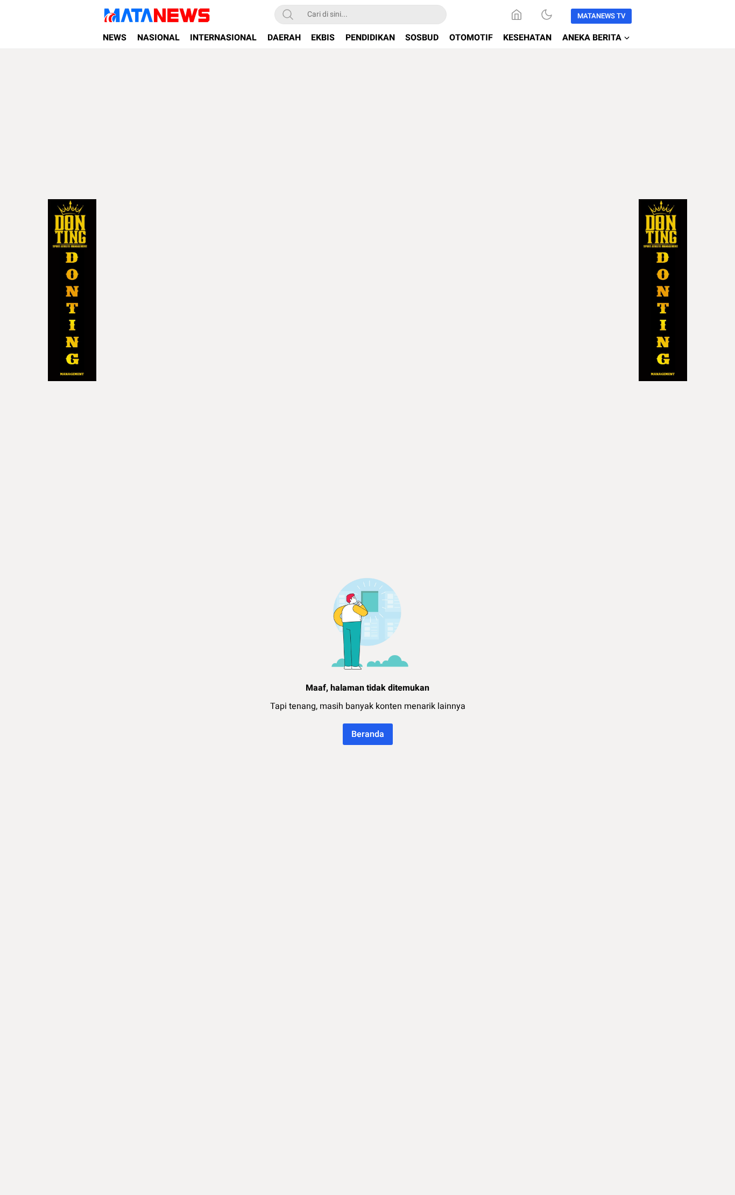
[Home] (516, 14)
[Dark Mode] (546, 14)
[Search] (288, 14)
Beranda (367, 734)
